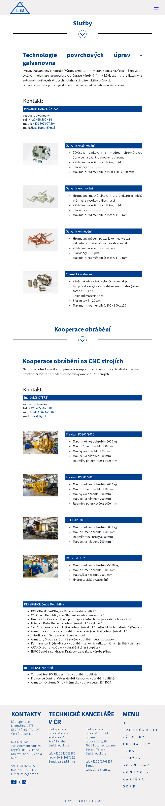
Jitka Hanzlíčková (42, 128)
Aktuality (137, 744)
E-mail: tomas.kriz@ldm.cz (98, 767)
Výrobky (134, 737)
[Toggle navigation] (156, 8)
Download (137, 765)
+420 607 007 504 (43, 123)
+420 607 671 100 (43, 412)
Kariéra (134, 779)
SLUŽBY (132, 758)
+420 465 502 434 (40, 119)
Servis (132, 751)
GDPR (129, 786)
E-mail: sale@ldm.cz (24, 774)
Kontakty (136, 772)
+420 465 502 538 (40, 408)
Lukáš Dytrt (38, 416)
